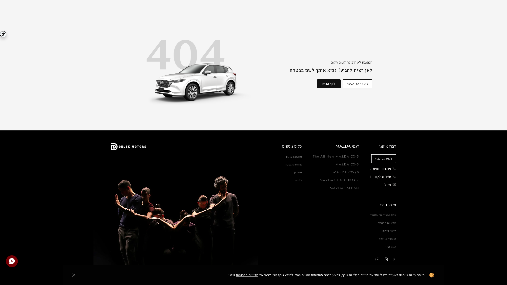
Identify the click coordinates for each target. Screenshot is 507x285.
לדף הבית (328, 84)
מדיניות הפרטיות (247, 275)
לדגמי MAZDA (357, 84)
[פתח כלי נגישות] (3, 34)
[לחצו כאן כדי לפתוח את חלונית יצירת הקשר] (12, 261)
